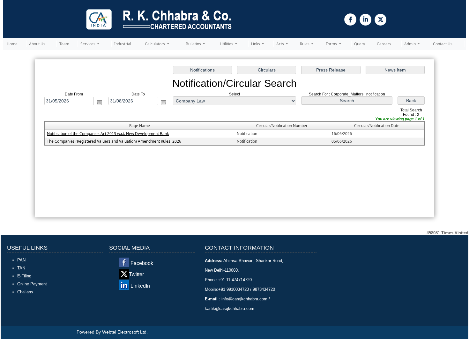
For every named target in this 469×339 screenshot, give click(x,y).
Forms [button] (332, 44)
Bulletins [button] (194, 44)
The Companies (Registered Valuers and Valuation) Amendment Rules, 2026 (114, 141)
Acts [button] (280, 44)
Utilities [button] (227, 44)
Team (64, 44)
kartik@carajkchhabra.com (229, 308)
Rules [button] (305, 44)
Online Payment (32, 284)
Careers (384, 44)
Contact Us (442, 44)
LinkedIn (140, 286)
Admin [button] (410, 44)
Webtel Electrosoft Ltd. (125, 332)
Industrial (122, 44)
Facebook (141, 263)
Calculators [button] (155, 44)
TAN (21, 268)
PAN (21, 260)
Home (12, 44)
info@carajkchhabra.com (244, 299)
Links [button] (256, 44)
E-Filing (24, 276)
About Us (37, 44)
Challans (25, 292)
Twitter (136, 274)
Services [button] (88, 44)
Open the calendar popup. (99, 102)
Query (359, 44)
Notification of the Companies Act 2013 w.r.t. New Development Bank (108, 133)
